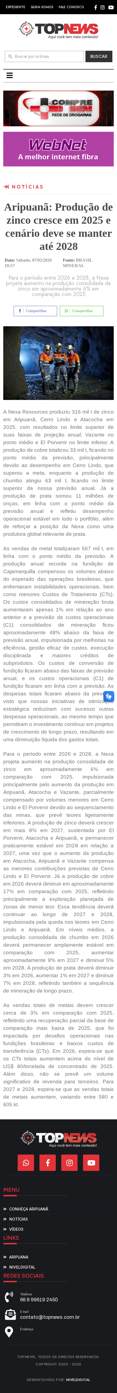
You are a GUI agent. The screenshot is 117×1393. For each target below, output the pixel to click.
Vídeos (16, 1229)
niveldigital (22, 1267)
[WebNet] (58, 149)
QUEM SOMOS (42, 7)
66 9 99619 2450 (39, 1299)
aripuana (18, 1257)
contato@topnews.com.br (50, 1317)
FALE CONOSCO (71, 7)
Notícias (18, 1219)
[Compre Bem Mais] (58, 108)
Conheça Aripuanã (28, 1209)
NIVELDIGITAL (78, 1379)
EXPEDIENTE (15, 7)
